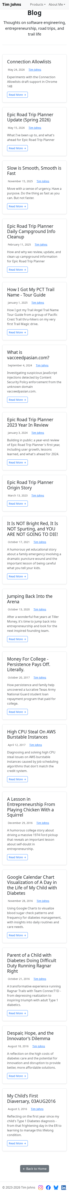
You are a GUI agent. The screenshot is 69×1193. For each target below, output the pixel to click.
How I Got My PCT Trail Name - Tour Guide (30, 292)
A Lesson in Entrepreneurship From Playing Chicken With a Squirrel (31, 807)
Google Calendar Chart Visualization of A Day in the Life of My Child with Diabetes (32, 885)
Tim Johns (11, 4)
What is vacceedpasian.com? (28, 355)
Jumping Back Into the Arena (30, 599)
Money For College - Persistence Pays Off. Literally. (28, 664)
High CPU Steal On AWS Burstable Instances (31, 734)
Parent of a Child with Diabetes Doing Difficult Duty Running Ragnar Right (31, 963)
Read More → (17, 95)
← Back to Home (35, 1169)
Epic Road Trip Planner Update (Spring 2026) (30, 117)
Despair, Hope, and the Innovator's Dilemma (30, 1035)
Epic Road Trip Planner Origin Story (30, 485)
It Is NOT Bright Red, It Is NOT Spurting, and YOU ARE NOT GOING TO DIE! (32, 528)
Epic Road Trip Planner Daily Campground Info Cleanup (31, 231)
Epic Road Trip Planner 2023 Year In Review (30, 422)
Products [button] (36, 4)
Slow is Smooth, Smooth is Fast (34, 170)
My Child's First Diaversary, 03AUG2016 (31, 1098)
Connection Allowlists (29, 61)
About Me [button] (56, 4)
